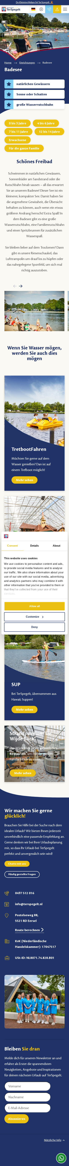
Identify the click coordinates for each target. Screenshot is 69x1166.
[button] (15, 286)
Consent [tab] (12, 545)
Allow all (34, 606)
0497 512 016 (24, 893)
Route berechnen (28, 930)
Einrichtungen (27, 62)
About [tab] (57, 545)
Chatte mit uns (17, 863)
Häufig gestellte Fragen (22, 874)
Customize (32, 616)
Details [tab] (34, 545)
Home (8, 62)
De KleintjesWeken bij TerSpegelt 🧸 (34, 2)
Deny (34, 627)
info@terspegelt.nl (28, 904)
